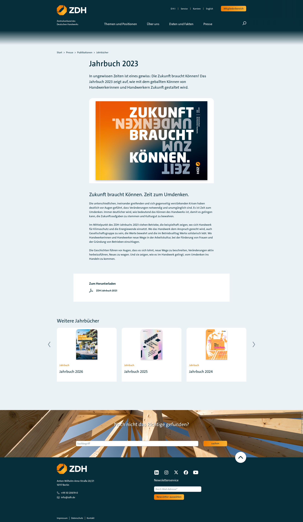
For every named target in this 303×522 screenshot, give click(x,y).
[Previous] (49, 344)
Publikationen (84, 52)
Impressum (62, 518)
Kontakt (90, 518)
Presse (69, 52)
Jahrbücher (102, 52)
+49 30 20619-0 (69, 492)
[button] (123, 24)
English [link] (209, 9)
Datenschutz (77, 518)
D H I (173, 9)
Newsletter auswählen (169, 497)
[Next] (254, 344)
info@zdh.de (68, 497)
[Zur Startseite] (71, 10)
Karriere (197, 9)
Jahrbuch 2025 (136, 371)
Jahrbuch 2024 (201, 371)
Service (184, 9)
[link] (104, 291)
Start (59, 52)
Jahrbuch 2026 (71, 371)
